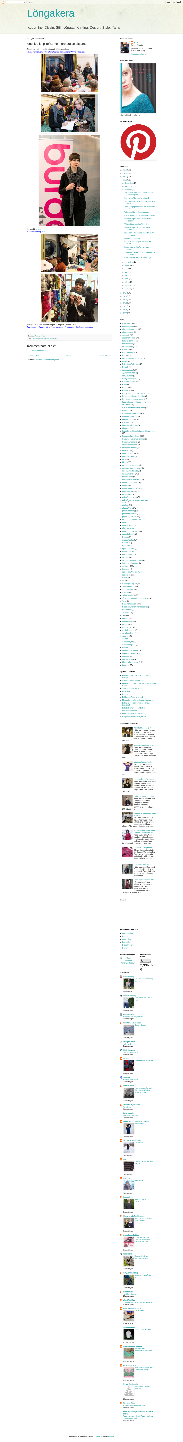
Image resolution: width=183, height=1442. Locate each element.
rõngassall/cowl (128, 552)
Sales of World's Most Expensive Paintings (138, 1302)
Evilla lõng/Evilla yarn (130, 364)
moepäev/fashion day (130, 471)
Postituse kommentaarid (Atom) (47, 360)
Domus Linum (127, 352)
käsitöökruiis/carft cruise (131, 414)
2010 (125, 310)
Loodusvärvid (128, 1086)
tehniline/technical (129, 604)
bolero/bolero (127, 344)
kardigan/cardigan (129, 379)
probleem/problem (129, 514)
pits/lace (125, 505)
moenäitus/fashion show (131, 468)
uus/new (125, 624)
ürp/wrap (125, 665)
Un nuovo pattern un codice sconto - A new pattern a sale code (142, 1239)
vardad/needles (128, 630)
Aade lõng (126, 324)
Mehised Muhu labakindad (144, 1061)
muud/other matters (129, 483)
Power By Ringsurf (128, 963)
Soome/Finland (128, 587)
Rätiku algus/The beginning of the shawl (140, 215)
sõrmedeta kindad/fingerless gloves (136, 598)
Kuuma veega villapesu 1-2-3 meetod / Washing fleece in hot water (144, 1090)
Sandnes (125, 569)
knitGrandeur (128, 1014)
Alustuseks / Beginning (143, 848)
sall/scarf (125, 566)
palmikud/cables (128, 491)
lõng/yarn (126, 428)
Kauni (124, 385)
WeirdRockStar (129, 1300)
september (129, 262)
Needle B (127, 1077)
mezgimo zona (128, 457)
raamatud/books (128, 534)
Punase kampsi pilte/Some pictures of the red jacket (144, 832)
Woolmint (126, 648)
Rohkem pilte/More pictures (144, 796)
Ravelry (125, 543)
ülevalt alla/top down (130, 662)
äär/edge (125, 656)
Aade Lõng (126, 939)
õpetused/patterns (129, 653)
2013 (125, 300)
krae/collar (126, 405)
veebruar (128, 285)
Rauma (125, 936)
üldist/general (127, 659)
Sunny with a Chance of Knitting (136, 1121)
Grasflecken (128, 1292)
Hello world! (127, 1044)
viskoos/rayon (127, 642)
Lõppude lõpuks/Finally (143, 762)
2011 (125, 306)
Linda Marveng (129, 1050)
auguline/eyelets (128, 338)
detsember (129, 183)
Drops (124, 355)
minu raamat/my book (130, 465)
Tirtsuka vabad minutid (132, 1346)
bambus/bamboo (128, 341)
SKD (124, 581)
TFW (124, 616)
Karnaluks (126, 942)
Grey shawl (126, 691)
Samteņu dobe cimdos (131, 1079)
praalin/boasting (128, 511)
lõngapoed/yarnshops (130, 436)
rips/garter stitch (128, 549)
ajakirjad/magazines (130, 329)
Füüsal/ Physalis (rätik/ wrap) (133, 714)
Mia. (43, 232)
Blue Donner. (139, 1123)
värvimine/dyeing (129, 645)
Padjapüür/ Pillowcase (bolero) (134, 717)
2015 (125, 293)
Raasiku (125, 537)
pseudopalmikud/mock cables (133, 520)
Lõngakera (50, 13)
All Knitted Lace (129, 1365)
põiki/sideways (128, 528)
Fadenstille (127, 1254)
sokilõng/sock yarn (129, 584)
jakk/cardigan (127, 370)
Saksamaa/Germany (130, 563)
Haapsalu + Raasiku (132, 238)
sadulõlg (125, 557)
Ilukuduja (126, 1178)
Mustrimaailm (127, 933)
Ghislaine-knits (129, 1327)
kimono (125, 387)
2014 (125, 296)
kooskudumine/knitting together (134, 402)
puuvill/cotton (127, 525)
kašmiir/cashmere (129, 382)
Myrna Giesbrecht (130, 1384)
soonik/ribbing (127, 589)
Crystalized (139, 1142)
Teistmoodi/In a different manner (136, 212)
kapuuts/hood (127, 376)
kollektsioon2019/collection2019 (134, 393)
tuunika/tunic (127, 621)
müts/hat (125, 485)
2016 (125, 180)
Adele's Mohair (128, 326)
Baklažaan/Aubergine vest (132, 697)
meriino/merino (128, 454)
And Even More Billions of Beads (134, 1405)
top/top (125, 618)
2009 (125, 313)
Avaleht (69, 356)
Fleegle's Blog (129, 1403)
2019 (125, 170)
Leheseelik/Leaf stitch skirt (144, 779)
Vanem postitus (105, 356)
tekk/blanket (127, 610)
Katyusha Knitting (130, 1273)
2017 (125, 177)
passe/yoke (126, 494)
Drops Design (127, 945)
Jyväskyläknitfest (128, 373)
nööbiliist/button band (130, 488)
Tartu (124, 601)
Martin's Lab (127, 451)
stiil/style (125, 592)
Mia (39, 229)
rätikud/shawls (38, 338)
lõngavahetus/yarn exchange (133, 439)
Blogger (111, 1436)
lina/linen (125, 422)
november (129, 186)
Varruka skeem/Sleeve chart (133, 681)
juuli (126, 269)
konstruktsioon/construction (132, 399)
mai (126, 275)
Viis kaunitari (139, 1311)
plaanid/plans (127, 508)
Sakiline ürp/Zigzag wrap (132, 688)
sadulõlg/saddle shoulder (132, 560)
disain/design (127, 347)
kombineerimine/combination (133, 396)
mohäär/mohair (128, 474)
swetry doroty (128, 977)
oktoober (128, 190)
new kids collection (129, 1294)
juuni (127, 272)
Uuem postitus (33, 356)
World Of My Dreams (131, 1105)
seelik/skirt (126, 575)
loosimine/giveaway (130, 425)
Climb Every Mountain (130, 1115)
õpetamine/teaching (50, 338)
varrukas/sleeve (128, 633)
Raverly (125, 948)
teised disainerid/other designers (135, 607)
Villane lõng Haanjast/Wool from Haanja (140, 224)
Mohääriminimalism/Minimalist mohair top (138, 700)
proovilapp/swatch (129, 517)
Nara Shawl (127, 1107)
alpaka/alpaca (127, 332)
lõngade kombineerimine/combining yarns (138, 431)
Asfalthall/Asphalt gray (142, 728)
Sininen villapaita (140, 1025)
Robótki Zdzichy (129, 996)
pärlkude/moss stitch (130, 531)
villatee (126, 1059)
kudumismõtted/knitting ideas (133, 408)
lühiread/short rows (129, 445)
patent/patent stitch (129, 497)
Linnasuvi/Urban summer (144, 745)
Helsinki (125, 367)
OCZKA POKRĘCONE (132, 1140)
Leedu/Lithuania (128, 419)
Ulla (124, 1159)
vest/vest (125, 636)
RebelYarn (126, 546)
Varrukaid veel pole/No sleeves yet (137, 258)
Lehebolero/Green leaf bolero (133, 708)
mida (124, 459)
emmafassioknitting (131, 1235)
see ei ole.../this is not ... (131, 572)
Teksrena (125, 613)
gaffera (99, 1436)
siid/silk (125, 578)
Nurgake (125, 694)
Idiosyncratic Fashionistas (134, 1216)
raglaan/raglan (128, 540)
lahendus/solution (129, 417)
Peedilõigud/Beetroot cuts (144, 880)
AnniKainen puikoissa (132, 1023)
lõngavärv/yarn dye (129, 442)
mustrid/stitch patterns (130, 480)
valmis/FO (126, 627)
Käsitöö (125, 411)
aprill (127, 279)
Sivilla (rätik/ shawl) (129, 711)
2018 (125, 174)
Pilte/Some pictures (141, 865)
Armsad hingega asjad (132, 1309)
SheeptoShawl (129, 1042)
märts (127, 282)
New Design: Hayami (130, 1052)
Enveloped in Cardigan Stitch (133, 1016)
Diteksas (125, 350)
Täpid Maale (139, 1180)
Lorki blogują (128, 1113)
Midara (125, 462)
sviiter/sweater (127, 595)
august (127, 265)
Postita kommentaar (38, 351)
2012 (125, 303)
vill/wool (125, 639)
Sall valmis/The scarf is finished (136, 198)
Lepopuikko (128, 1197)
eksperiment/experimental (132, 358)
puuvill (124, 522)
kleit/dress (126, 390)
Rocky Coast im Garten (143, 1329)
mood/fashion (127, 477)
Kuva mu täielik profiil (139, 54)
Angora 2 (125, 335)
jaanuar (128, 289)
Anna (136, 42)
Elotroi (124, 361)
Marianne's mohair (129, 448)
